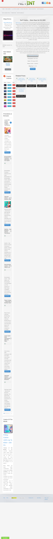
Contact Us (31, 497)
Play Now (32, 68)
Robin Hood (8, 64)
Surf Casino (18, 22)
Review (9, 100)
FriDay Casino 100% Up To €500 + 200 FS (7, 440)
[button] (21, 82)
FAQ (7, 497)
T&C (4, 497)
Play (14, 100)
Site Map (39, 497)
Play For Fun (7, 69)
